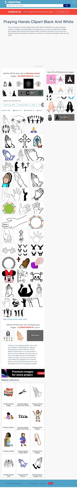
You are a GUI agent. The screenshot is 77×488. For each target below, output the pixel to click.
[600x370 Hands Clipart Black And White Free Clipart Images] (14, 223)
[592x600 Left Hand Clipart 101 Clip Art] (37, 237)
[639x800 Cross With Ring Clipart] (25, 167)
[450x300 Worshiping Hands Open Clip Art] (36, 303)
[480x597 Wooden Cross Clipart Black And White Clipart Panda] (25, 141)
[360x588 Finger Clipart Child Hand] (7, 180)
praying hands (23, 105)
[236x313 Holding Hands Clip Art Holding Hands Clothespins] (6, 130)
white (25, 319)
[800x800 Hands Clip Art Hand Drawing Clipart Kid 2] (24, 209)
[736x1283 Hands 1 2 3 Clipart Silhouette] (26, 195)
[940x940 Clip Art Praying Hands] (8, 167)
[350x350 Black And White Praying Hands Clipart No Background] (8, 155)
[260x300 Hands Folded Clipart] (38, 195)
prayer (40, 105)
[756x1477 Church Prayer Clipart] (20, 155)
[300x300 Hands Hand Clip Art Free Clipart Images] (36, 222)
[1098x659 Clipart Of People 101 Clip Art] (35, 120)
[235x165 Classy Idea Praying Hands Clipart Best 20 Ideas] (34, 155)
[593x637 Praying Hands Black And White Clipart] (9, 277)
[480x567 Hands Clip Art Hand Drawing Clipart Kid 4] (38, 208)
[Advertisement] (39, 52)
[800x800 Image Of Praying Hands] (21, 237)
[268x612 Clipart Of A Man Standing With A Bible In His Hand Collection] (17, 167)
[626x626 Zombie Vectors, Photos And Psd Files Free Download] (7, 313)
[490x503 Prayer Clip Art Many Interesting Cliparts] (23, 263)
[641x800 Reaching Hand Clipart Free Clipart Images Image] (6, 303)
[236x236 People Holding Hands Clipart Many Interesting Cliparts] (8, 263)
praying (9, 319)
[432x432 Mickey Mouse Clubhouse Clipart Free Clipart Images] (9, 250)
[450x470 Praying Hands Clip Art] (19, 313)
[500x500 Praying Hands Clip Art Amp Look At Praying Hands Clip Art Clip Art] (9, 291)
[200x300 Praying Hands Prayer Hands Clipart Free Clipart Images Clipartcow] (39, 291)
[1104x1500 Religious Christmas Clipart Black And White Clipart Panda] (16, 303)
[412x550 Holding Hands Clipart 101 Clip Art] (7, 237)
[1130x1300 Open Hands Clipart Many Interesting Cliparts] (23, 250)
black (20, 319)
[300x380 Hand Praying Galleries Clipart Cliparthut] (6, 120)
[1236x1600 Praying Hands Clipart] (38, 141)
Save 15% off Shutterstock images (60, 72)
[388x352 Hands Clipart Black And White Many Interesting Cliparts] (16, 130)
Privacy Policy (33, 483)
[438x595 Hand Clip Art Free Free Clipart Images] (16, 195)
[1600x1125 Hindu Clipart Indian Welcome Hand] (18, 120)
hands (15, 319)
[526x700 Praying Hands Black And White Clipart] (22, 277)
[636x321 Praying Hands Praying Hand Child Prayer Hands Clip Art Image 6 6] (33, 130)
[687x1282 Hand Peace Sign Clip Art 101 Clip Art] (6, 195)
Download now (62, 12)
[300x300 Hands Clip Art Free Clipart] (9, 209)
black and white (9, 105)
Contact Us (42, 483)
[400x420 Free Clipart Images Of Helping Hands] (21, 180)
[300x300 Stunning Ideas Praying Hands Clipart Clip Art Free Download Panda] (9, 142)
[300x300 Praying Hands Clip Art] (36, 277)
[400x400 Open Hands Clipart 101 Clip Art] (37, 250)
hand (33, 105)
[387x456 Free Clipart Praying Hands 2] (37, 180)
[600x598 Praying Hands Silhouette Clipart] (25, 291)
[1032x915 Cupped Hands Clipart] (37, 167)
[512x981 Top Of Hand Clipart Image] (24, 303)
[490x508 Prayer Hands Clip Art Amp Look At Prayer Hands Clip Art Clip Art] (37, 263)
